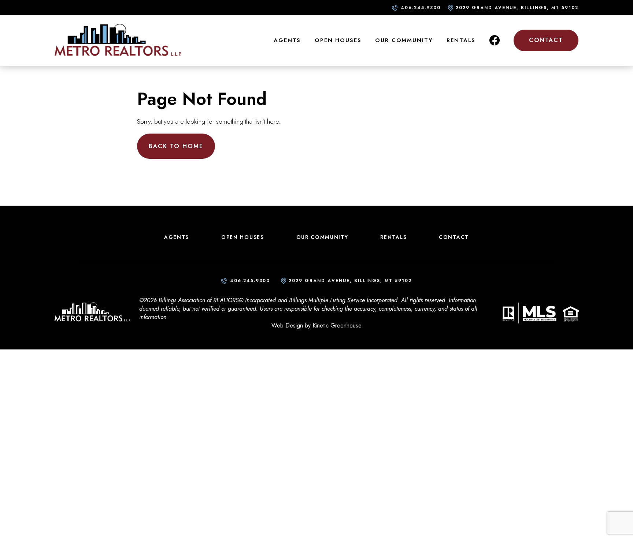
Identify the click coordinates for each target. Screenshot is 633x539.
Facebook (494, 40)
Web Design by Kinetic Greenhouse (316, 325)
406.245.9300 (421, 7)
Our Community (404, 40)
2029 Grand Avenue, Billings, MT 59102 (517, 7)
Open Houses (338, 40)
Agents (287, 40)
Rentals (461, 40)
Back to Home (176, 146)
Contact (546, 40)
